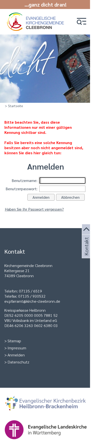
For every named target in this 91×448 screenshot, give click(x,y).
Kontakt (86, 252)
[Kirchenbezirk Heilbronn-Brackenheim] (45, 404)
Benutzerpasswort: (21, 188)
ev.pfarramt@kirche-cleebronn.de (32, 301)
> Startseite (14, 105)
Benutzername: (24, 180)
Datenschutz (18, 361)
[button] (81, 21)
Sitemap (14, 340)
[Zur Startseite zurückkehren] (36, 15)
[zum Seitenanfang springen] (86, 229)
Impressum (17, 347)
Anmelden (16, 354)
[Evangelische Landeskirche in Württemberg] (45, 430)
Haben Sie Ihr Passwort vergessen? (34, 209)
